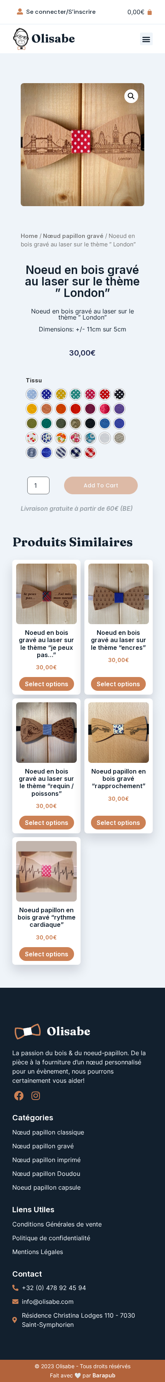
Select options (46, 684)
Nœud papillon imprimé (46, 1160)
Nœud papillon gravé (73, 236)
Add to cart (101, 485)
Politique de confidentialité (51, 1238)
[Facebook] (19, 1095)
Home (29, 236)
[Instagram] (35, 1095)
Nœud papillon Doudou (46, 1173)
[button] (146, 39)
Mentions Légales (37, 1252)
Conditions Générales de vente (57, 1224)
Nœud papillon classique (48, 1132)
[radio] (32, 394)
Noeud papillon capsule (46, 1187)
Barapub (104, 1375)
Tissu (34, 380)
